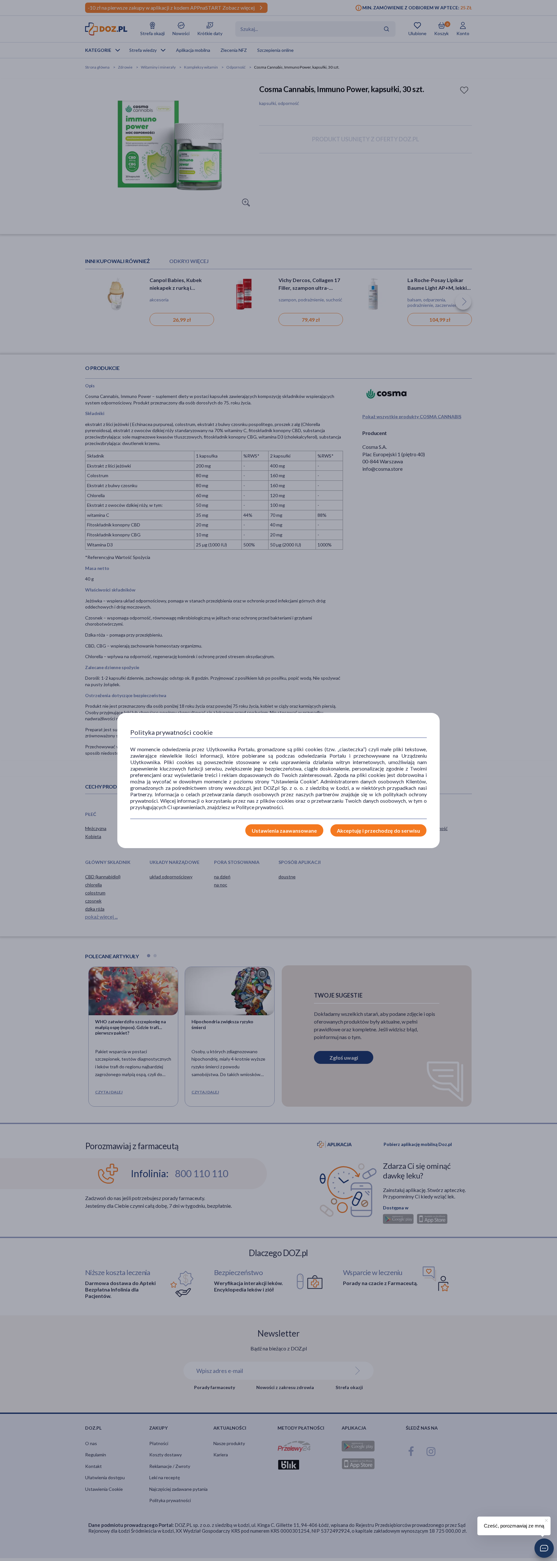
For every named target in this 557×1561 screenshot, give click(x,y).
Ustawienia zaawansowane (284, 831)
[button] (544, 1548)
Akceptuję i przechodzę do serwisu (378, 831)
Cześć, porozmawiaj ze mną (514, 1525)
